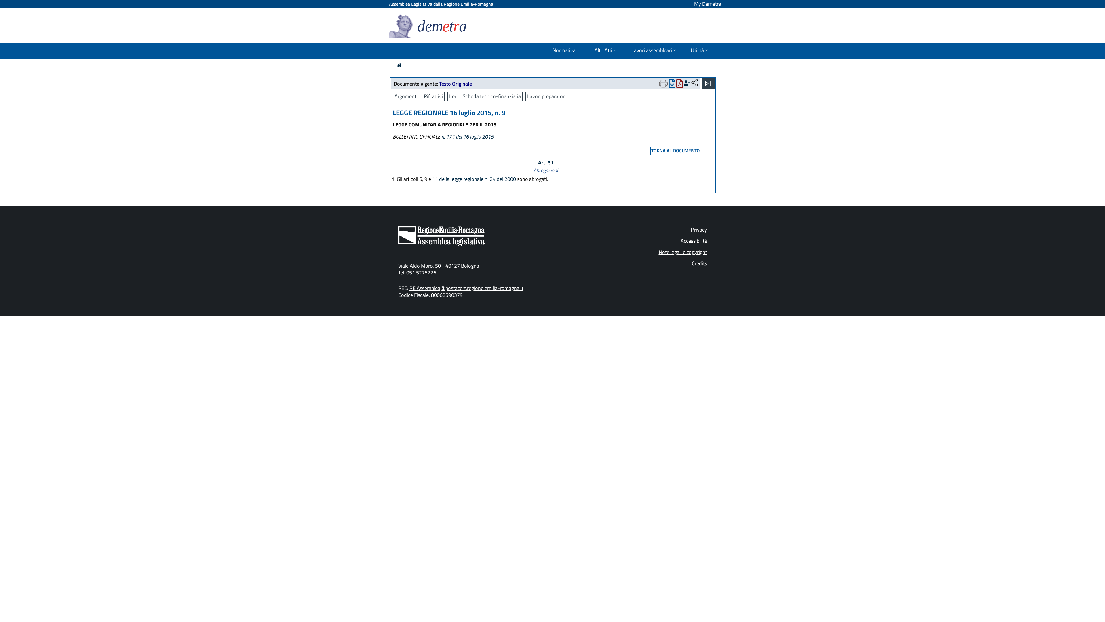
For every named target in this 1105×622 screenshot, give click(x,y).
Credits (699, 263)
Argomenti (406, 96)
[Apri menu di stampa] (663, 83)
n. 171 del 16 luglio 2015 (467, 137)
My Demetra (707, 4)
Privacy (699, 230)
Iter (452, 96)
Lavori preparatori (546, 96)
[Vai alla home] (399, 65)
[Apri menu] (708, 83)
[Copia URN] (694, 83)
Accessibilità (694, 241)
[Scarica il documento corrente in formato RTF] (672, 85)
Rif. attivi (433, 96)
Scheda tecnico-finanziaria (492, 96)
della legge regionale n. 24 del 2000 (477, 179)
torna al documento (675, 150)
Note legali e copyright (683, 252)
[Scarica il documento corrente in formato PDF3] (679, 85)
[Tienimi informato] (687, 83)
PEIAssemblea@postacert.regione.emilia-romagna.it (466, 288)
